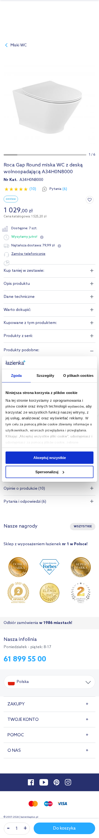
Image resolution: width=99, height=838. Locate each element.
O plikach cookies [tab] (78, 375)
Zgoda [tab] (16, 375)
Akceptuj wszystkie (49, 458)
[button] (10, 155)
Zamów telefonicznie (28, 254)
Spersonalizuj (46, 472)
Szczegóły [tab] (45, 375)
